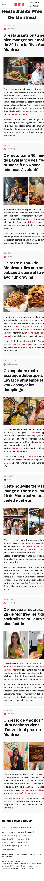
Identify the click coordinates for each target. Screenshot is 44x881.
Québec (34, 432)
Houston (30, 868)
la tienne (7, 451)
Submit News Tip (8, 839)
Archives (21, 832)
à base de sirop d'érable (23, 326)
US (18, 854)
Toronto (10, 861)
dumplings (35, 436)
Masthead (21, 842)
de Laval (31, 222)
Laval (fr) (10, 866)
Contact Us (27, 836)
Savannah (6, 868)
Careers (29, 832)
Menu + (4, 4)
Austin (23, 868)
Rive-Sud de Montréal (19, 114)
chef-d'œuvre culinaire (24, 344)
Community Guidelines (24, 839)
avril (20, 457)
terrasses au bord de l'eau (28, 546)
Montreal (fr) (19, 861)
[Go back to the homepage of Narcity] (19, 4)
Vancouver (6, 863)
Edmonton (24, 863)
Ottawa (28, 861)
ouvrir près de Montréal (25, 793)
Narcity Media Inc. (26, 827)
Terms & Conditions (9, 849)
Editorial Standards (9, 842)
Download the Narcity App (11, 836)
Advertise (12, 832)
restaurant (14, 448)
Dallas (30, 866)
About (4, 832)
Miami (37, 866)
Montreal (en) (20, 866)
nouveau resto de (29, 790)
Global (32, 854)
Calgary (16, 863)
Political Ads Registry (9, 846)
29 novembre (22, 798)
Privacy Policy (24, 846)
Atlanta (15, 868)
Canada (11, 854)
